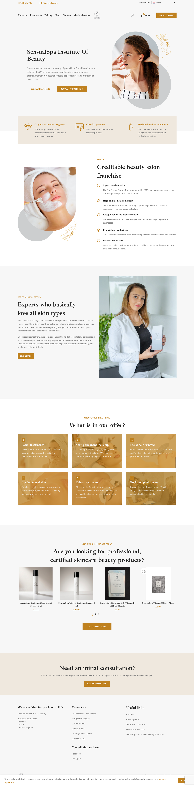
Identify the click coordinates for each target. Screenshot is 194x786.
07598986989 (78, 723)
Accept (184, 780)
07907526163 (78, 738)
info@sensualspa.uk (48, 3)
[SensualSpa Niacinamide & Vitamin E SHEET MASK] (117, 583)
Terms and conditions (136, 724)
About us (130, 714)
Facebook (76, 753)
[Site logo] (97, 15)
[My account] (132, 15)
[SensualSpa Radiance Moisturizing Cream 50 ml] (36, 583)
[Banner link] (43, 451)
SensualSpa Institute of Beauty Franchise (144, 734)
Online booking (166, 15)
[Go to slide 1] (95, 614)
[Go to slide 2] (98, 614)
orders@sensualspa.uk (82, 733)
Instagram (76, 758)
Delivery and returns (135, 729)
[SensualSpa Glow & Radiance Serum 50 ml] (76, 583)
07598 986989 (25, 3)
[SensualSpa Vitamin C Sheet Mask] (158, 583)
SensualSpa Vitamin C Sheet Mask (158, 603)
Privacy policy (132, 719)
